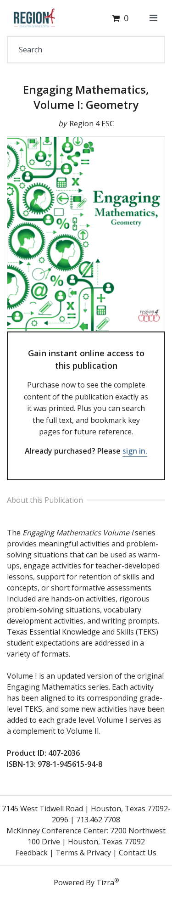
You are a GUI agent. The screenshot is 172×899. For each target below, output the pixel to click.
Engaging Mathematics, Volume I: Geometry (86, 97)
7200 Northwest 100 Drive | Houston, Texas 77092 (97, 836)
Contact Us (137, 853)
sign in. (134, 451)
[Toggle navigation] (153, 18)
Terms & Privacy (83, 853)
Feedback (32, 853)
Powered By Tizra (86, 882)
